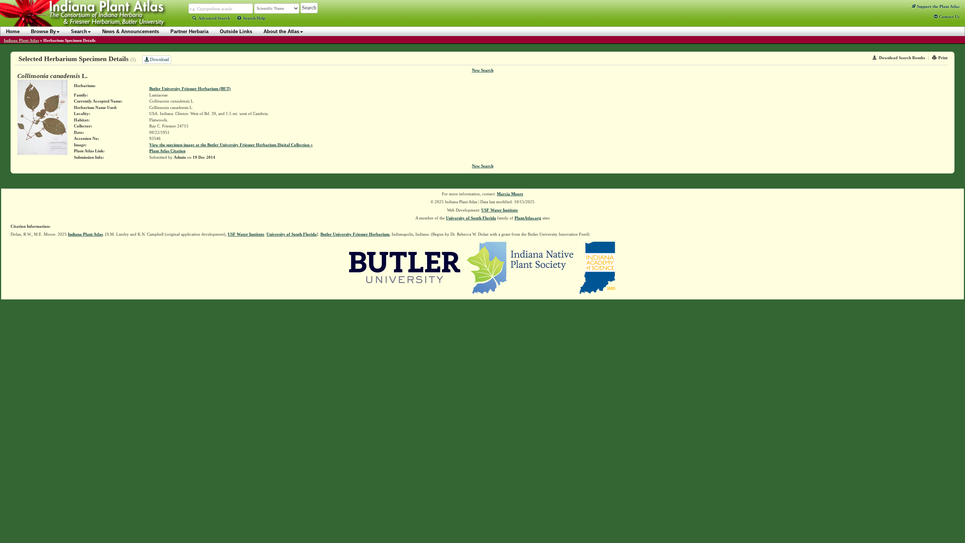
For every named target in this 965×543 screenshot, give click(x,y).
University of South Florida (471, 218)
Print (943, 57)
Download (159, 59)
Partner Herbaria (189, 31)
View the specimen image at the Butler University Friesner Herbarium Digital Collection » (231, 145)
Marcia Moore (510, 194)
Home (13, 31)
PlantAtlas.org (528, 218)
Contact (948, 16)
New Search (482, 70)
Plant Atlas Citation (167, 151)
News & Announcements (130, 31)
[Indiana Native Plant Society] (520, 267)
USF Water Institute (499, 210)
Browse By (43, 31)
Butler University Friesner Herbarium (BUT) (190, 88)
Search (79, 31)
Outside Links (236, 31)
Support (937, 6)
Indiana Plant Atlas (21, 40)
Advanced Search (214, 18)
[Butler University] (404, 267)
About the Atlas (281, 31)
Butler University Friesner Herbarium (354, 234)
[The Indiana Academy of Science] (597, 267)
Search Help (254, 18)
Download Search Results (902, 57)
